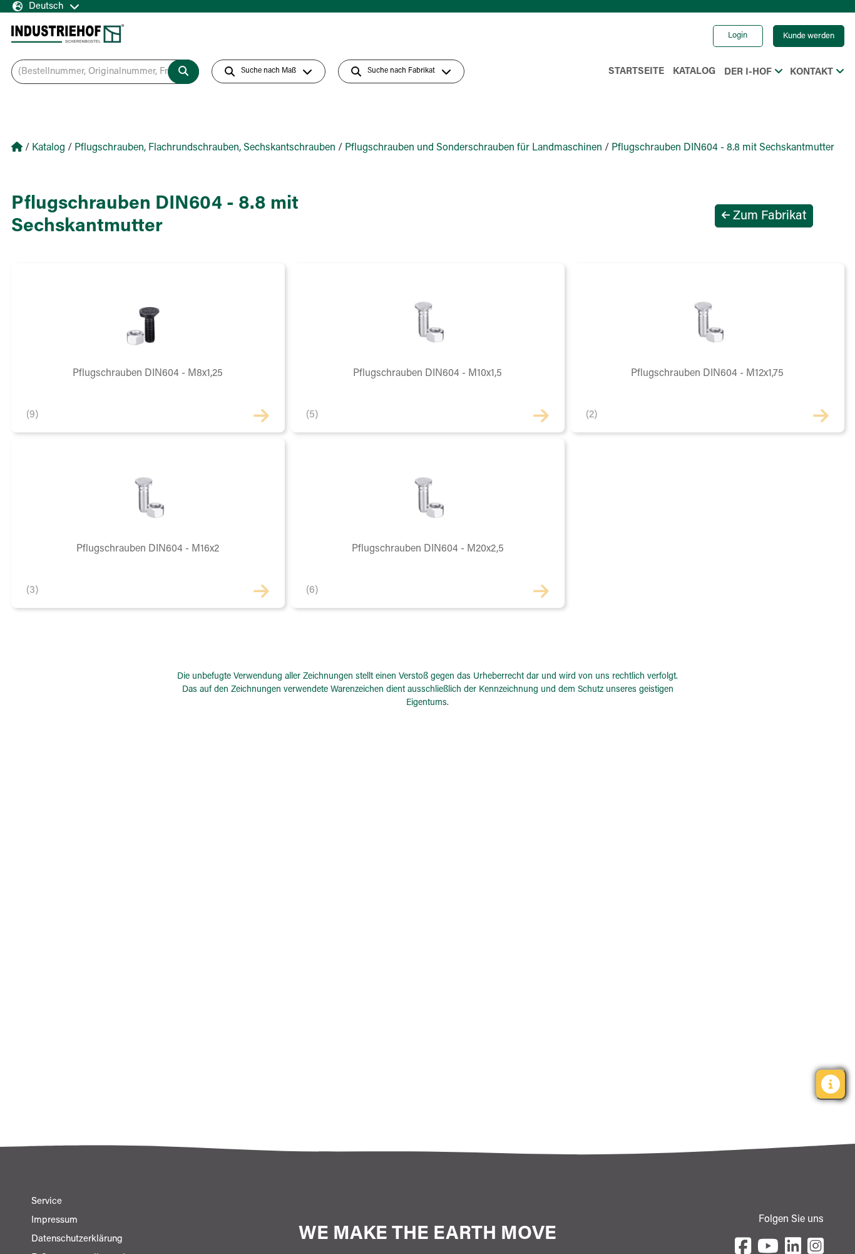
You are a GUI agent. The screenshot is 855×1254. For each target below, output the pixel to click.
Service (46, 1201)
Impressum (54, 1220)
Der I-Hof (748, 72)
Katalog (694, 71)
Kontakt (811, 72)
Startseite (636, 71)
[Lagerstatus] (830, 1084)
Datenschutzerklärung (77, 1239)
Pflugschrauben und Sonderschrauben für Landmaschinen (473, 148)
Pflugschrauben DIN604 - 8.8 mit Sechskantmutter (723, 148)
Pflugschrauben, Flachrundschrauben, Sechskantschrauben (204, 148)
